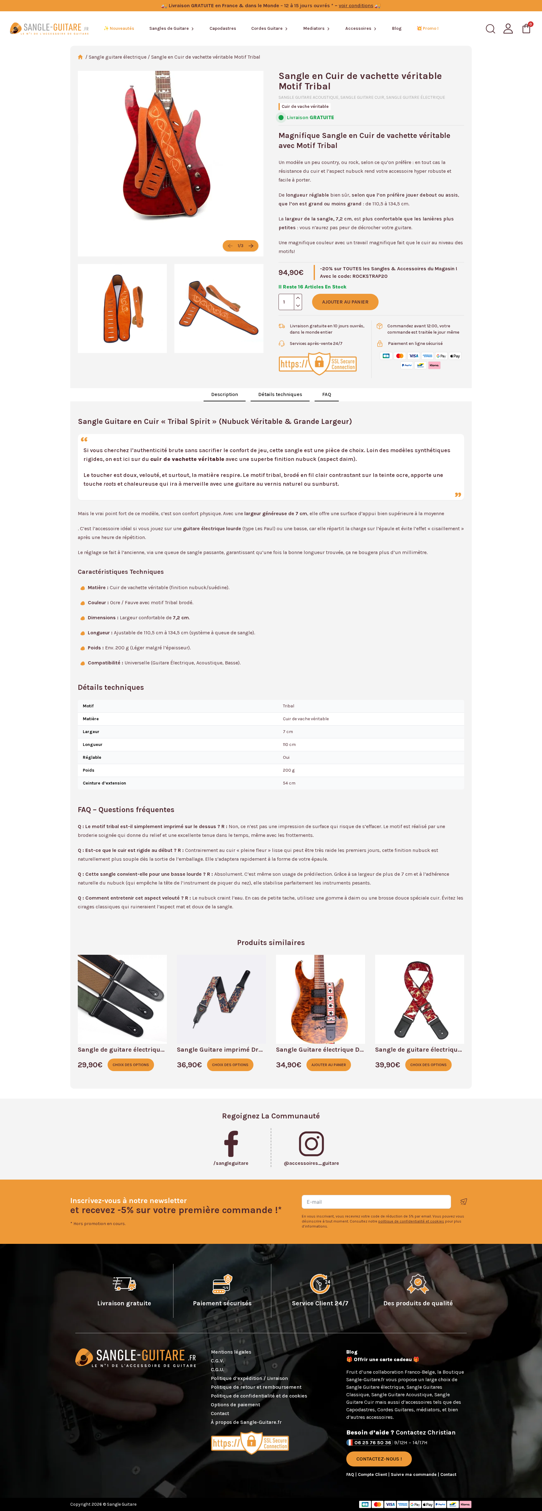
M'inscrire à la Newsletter (464, 1202)
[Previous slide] (230, 246)
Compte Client (373, 1474)
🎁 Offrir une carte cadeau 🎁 (382, 1359)
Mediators (314, 28)
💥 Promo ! (427, 28)
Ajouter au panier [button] (328, 1065)
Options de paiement (235, 1405)
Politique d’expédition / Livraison (249, 1378)
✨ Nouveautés (119, 28)
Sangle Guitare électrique (375, 1387)
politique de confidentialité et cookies (411, 1221)
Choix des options (131, 1065)
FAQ (326, 394)
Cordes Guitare (267, 28)
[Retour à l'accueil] (49, 28)
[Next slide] (250, 246)
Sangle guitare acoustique (308, 97)
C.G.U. (217, 1369)
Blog (396, 28)
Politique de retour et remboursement (256, 1387)
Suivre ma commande (414, 1474)
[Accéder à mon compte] (508, 29)
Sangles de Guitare (169, 28)
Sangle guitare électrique (117, 57)
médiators (428, 1410)
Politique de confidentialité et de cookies (259, 1396)
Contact (220, 1413)
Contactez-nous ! (379, 1459)
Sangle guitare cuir (362, 97)
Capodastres (223, 28)
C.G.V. (217, 1361)
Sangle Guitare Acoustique (401, 1394)
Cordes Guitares (395, 1410)
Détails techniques (280, 394)
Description (224, 394)
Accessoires (358, 28)
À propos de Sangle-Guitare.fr (246, 1422)
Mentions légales (231, 1352)
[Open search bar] (491, 29)
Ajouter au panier (345, 302)
